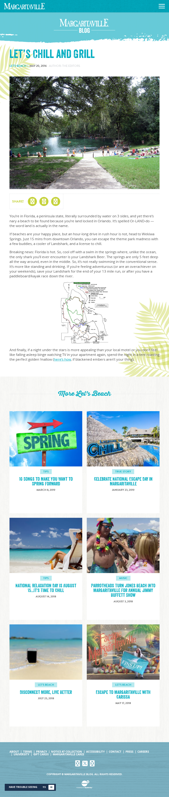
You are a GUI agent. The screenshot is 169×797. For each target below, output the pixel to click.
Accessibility (95, 751)
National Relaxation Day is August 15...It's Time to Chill (45, 588)
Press (129, 751)
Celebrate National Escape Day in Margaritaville (123, 481)
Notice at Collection (66, 751)
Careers (143, 751)
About (14, 751)
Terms (27, 751)
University (21, 754)
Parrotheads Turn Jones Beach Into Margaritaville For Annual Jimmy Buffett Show (123, 590)
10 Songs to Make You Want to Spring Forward (46, 481)
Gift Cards (41, 754)
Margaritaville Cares (68, 754)
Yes (44, 787)
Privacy (41, 751)
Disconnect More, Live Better (46, 692)
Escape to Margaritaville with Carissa (123, 694)
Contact (115, 751)
